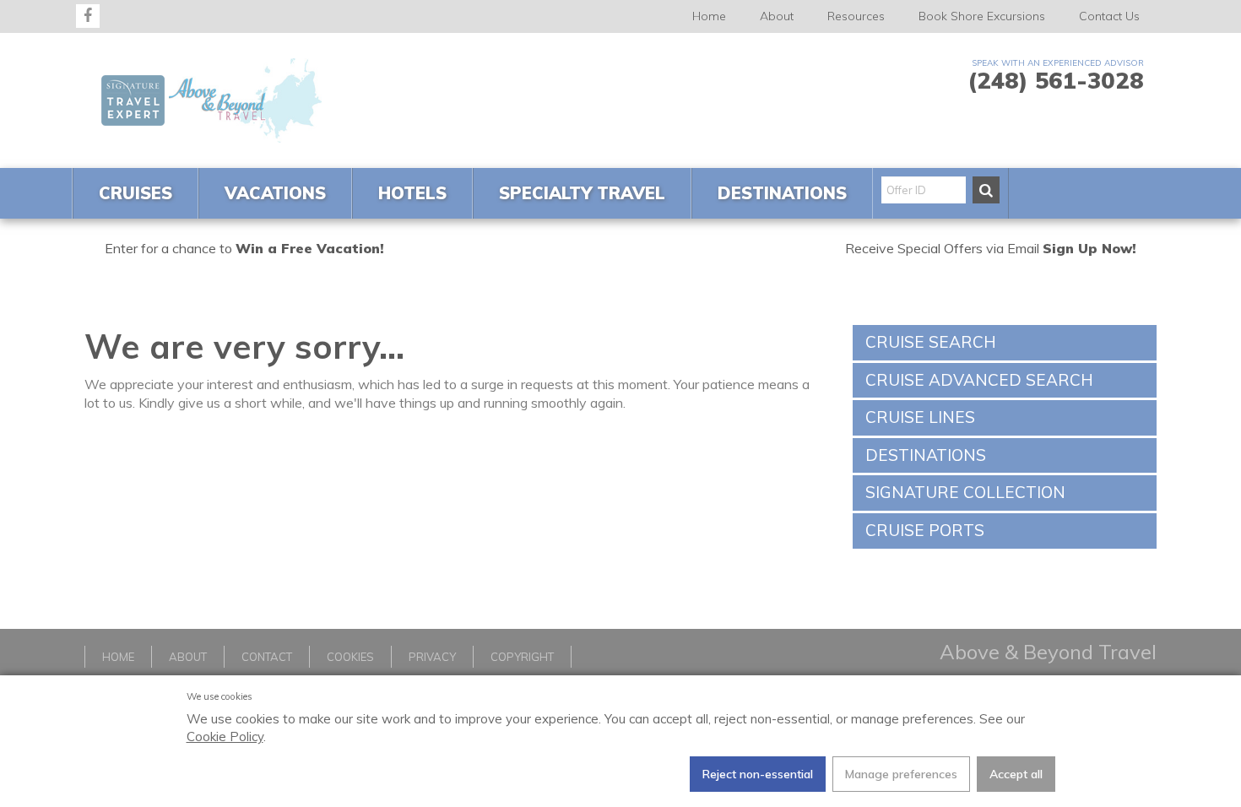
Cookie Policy (225, 736)
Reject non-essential (757, 774)
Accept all (1016, 774)
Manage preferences (901, 774)
